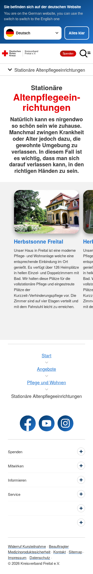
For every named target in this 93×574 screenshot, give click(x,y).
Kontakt (59, 551)
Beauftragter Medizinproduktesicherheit (38, 549)
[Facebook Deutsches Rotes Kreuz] (28, 423)
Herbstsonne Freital (38, 241)
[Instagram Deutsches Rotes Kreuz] (65, 423)
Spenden (68, 53)
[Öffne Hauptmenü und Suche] (85, 54)
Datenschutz (40, 557)
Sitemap (75, 551)
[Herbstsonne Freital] (46, 212)
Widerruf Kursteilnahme (27, 546)
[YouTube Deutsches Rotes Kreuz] (47, 423)
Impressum (17, 557)
